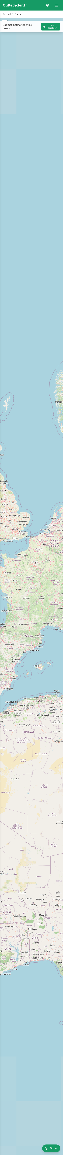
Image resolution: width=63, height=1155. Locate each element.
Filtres (53, 1148)
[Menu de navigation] (56, 5)
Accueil (7, 14)
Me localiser (52, 26)
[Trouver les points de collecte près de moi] (47, 5)
